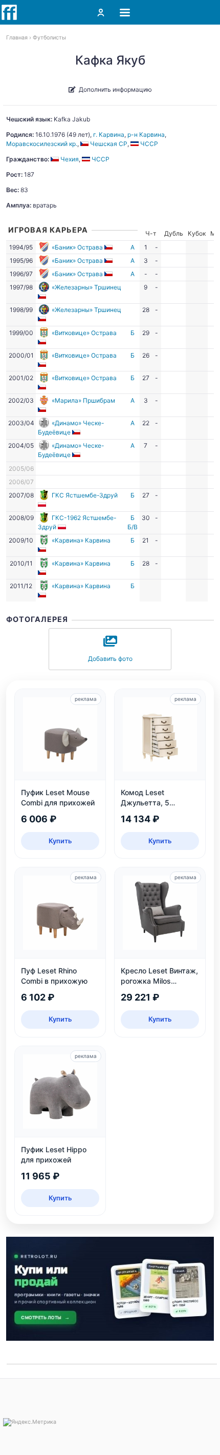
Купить (60, 841)
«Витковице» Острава (84, 333)
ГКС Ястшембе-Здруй (85, 495)
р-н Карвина (146, 134)
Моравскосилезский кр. (41, 144)
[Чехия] (109, 247)
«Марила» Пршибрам (83, 400)
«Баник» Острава (77, 247)
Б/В (132, 527)
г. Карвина (108, 134)
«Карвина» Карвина (81, 540)
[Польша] (43, 504)
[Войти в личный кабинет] (100, 12)
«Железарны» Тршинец (86, 287)
